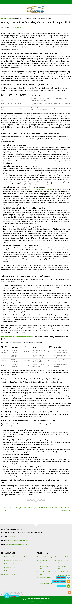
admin (19, 27)
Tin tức (8, 18)
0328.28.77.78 (12, 536)
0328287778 (15, 596)
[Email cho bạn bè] (37, 500)
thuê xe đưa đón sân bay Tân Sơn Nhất (40, 189)
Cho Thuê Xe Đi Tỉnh (10, 564)
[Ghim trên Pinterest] (40, 500)
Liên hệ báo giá (61, 577)
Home (3, 18)
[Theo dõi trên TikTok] (15, 593)
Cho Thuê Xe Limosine (10, 574)
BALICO (40, 601)
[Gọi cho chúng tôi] (21, 593)
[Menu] (2, 9)
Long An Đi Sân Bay (63, 572)
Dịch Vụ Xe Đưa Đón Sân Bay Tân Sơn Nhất (16, 337)
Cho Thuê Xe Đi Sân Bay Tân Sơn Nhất (15, 557)
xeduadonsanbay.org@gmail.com (18, 540)
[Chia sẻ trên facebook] (31, 500)
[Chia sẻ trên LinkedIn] (43, 500)
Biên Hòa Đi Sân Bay (46, 557)
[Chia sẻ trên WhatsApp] (28, 500)
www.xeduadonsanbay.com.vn (18, 544)
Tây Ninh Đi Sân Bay (64, 557)
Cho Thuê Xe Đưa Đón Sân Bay (13, 560)
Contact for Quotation (59, 581)
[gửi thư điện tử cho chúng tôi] (18, 593)
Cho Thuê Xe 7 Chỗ (9, 571)
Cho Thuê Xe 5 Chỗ (9, 567)
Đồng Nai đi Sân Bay (46, 583)
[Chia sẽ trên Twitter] (34, 500)
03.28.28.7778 (61, 586)
